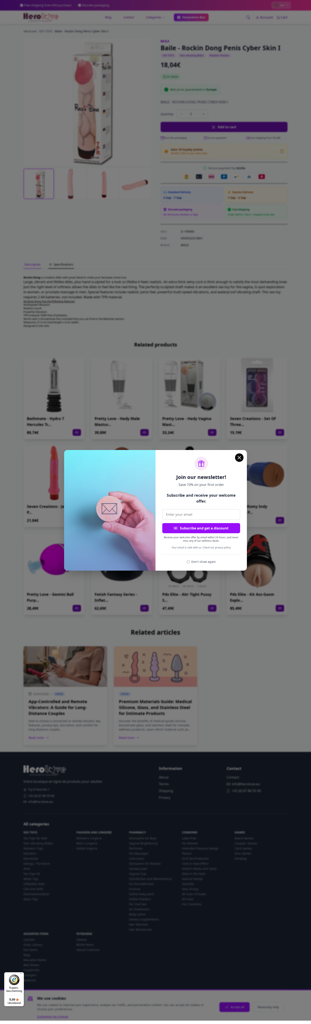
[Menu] (21, 974)
